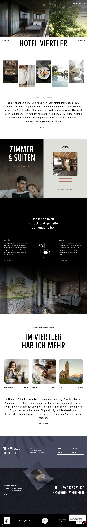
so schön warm (7, 261)
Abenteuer (60, 114)
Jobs (25, 508)
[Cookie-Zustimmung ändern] (2, 524)
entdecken (80, 387)
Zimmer (45, 106)
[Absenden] (82, 453)
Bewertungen (30, 508)
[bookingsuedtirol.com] (25, 521)
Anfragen (75, 3)
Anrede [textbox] (59, 448)
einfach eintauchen (63, 261)
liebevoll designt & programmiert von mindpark (75, 508)
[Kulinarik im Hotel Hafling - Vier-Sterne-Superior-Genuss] (43, 73)
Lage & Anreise (7, 508)
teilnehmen (53, 387)
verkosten (26, 387)
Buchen (81, 3)
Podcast (20, 508)
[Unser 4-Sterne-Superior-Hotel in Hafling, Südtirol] (43, 4)
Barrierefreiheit (39, 508)
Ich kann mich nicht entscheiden (65, 189)
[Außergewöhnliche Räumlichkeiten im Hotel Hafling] (10, 73)
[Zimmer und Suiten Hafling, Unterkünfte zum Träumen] (77, 73)
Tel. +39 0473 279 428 (69, 487)
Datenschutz (61, 508)
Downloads (14, 508)
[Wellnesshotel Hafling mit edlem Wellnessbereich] (27, 77)
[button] (79, 40)
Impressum (55, 508)
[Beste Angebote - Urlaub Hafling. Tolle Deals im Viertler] (38, 476)
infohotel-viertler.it (68, 492)
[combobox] (64, 449)
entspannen (44, 114)
